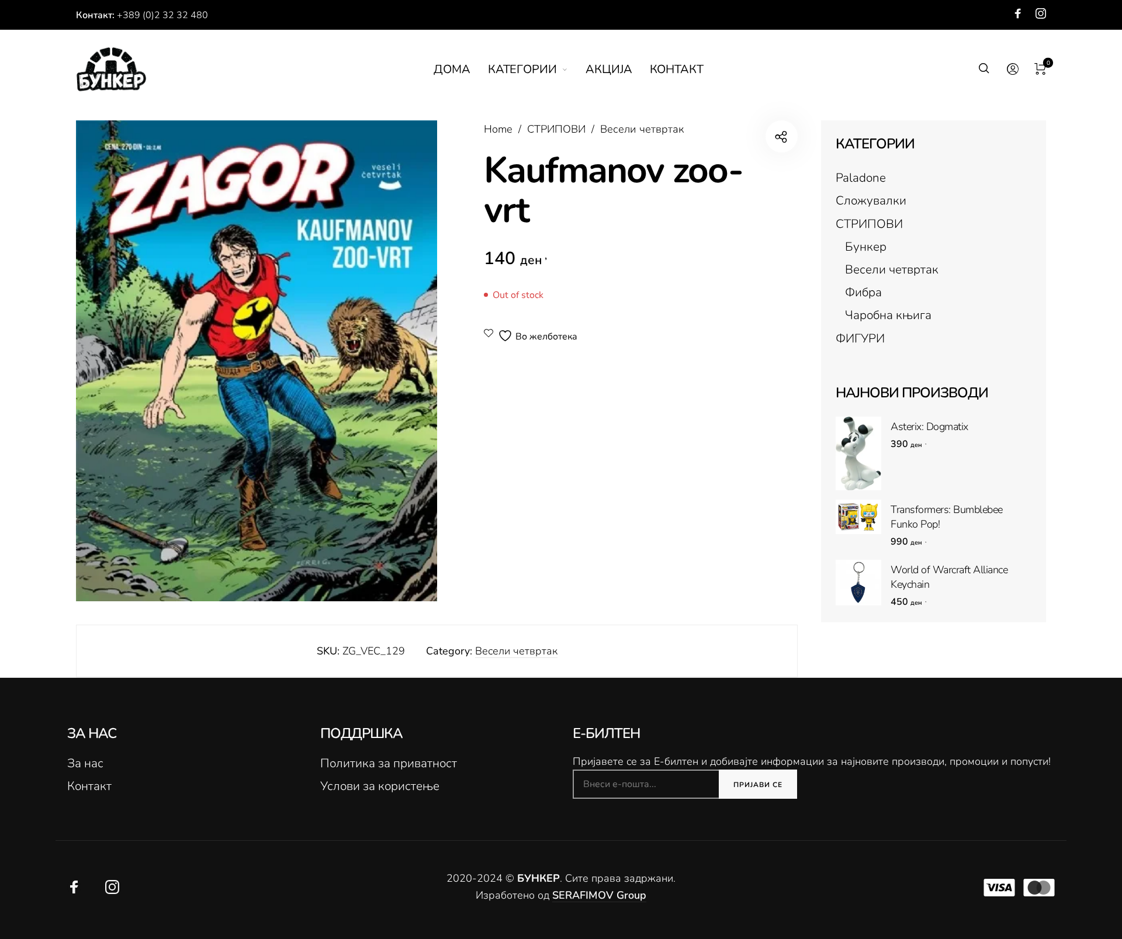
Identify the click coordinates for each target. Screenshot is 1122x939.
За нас (85, 763)
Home (498, 129)
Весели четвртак (642, 129)
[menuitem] (461, 69)
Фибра (863, 292)
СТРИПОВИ (556, 129)
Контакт (89, 786)
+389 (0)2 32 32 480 (162, 15)
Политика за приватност (388, 763)
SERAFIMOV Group (599, 895)
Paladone (861, 177)
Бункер (865, 246)
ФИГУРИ (860, 338)
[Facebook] (1018, 13)
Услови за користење (379, 786)
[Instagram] (1041, 13)
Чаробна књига (888, 315)
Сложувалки (871, 200)
